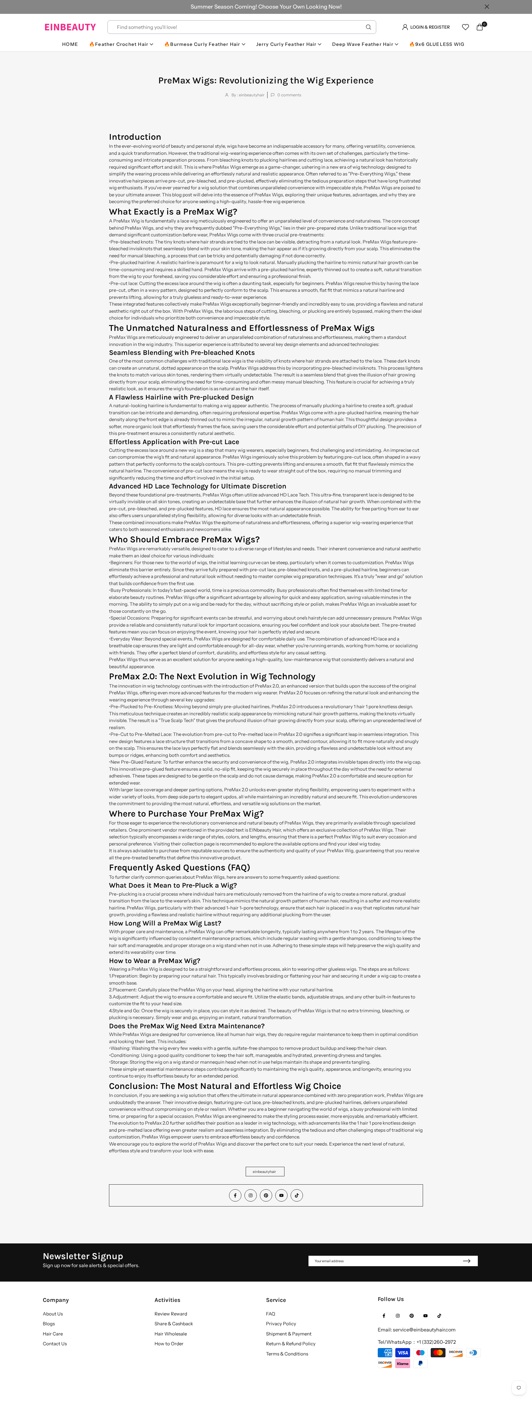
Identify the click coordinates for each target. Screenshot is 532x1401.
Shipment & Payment (289, 1334)
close (45, 6)
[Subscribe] (466, 1261)
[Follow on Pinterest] (266, 1195)
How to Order (169, 1344)
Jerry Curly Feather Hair (286, 44)
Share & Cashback (174, 1324)
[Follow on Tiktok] (297, 1195)
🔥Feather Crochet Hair (118, 44)
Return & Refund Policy (291, 1344)
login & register (430, 27)
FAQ (270, 1314)
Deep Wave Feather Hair (362, 44)
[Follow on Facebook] (235, 1195)
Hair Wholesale (171, 1334)
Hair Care (53, 1334)
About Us (53, 1314)
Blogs (49, 1324)
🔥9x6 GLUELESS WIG (436, 44)
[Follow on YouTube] (281, 1195)
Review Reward (171, 1314)
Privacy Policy (281, 1324)
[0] (479, 27)
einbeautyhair (264, 1171)
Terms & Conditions (287, 1354)
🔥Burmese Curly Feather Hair (202, 44)
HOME (70, 44)
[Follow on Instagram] (250, 1195)
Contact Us (55, 1344)
